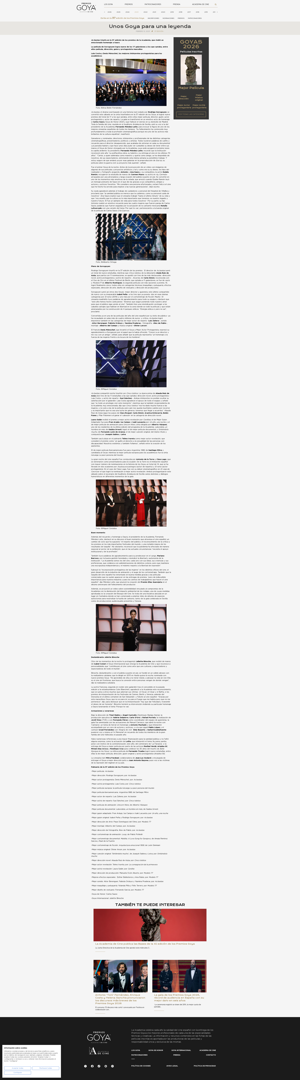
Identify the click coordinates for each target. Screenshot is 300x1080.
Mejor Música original (199, 97)
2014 (214, 12)
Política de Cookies (141, 1066)
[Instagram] (112, 1066)
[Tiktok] (99, 1066)
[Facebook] (92, 1066)
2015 (206, 12)
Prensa (176, 4)
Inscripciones (153, 18)
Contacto (211, 1055)
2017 (189, 12)
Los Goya (108, 4)
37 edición (158, 31)
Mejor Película (191, 88)
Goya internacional (181, 1050)
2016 (197, 12)
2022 (145, 12)
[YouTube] (105, 1066)
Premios (129, 4)
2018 (180, 12)
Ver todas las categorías (191, 114)
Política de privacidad (205, 1066)
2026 (109, 12)
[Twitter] (85, 1066)
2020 (163, 12)
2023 (136, 12)
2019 (172, 12)
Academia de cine (200, 4)
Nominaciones (168, 18)
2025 (118, 12)
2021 (154, 12)
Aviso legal (172, 1066)
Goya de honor (155, 1050)
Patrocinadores (153, 4)
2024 (127, 12)
